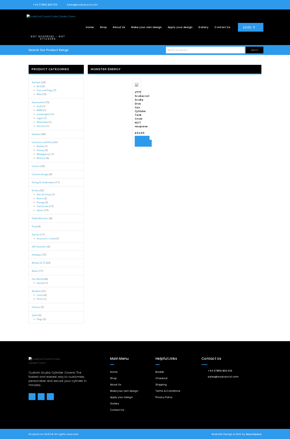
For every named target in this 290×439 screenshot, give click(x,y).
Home (90, 27)
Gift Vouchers (39, 246)
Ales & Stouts (44, 194)
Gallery (203, 27)
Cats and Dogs (45, 90)
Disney (40, 150)
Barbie (40, 146)
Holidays (36, 254)
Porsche (41, 126)
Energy (40, 202)
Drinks (35, 190)
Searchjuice (253, 434)
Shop (103, 27)
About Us (119, 27)
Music (35, 271)
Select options (142, 141)
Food (34, 226)
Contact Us (222, 27)
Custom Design (40, 174)
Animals (36, 82)
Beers (40, 198)
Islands (40, 283)
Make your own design (146, 27)
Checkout (161, 378)
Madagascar (44, 154)
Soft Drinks (43, 206)
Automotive (38, 102)
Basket (159, 372)
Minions (41, 158)
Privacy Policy (163, 397)
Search (254, 49)
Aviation (36, 134)
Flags (39, 319)
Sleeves (36, 307)
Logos (40, 118)
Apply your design (180, 27)
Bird (39, 86)
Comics (36, 166)
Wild (39, 94)
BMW (40, 110)
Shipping (161, 384)
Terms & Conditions (167, 391)
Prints (40, 299)
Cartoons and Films (42, 142)
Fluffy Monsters (40, 218)
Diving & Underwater (43, 182)
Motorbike (42, 122)
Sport (35, 315)
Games (36, 234)
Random (36, 291)
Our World (37, 279)
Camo (40, 295)
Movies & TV (38, 262)
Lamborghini (44, 114)
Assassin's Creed (46, 238)
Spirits (40, 210)
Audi (39, 106)
